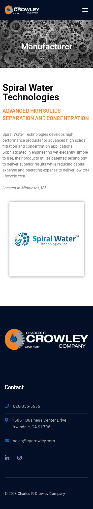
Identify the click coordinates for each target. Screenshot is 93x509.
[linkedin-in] (7, 457)
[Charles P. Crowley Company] (22, 9)
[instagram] (19, 457)
